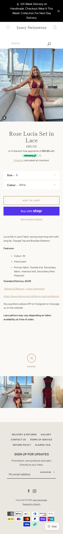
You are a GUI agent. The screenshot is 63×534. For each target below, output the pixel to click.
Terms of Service (41, 439)
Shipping (18, 160)
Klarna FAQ (42, 445)
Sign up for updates (31, 454)
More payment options (31, 219)
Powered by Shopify (31, 504)
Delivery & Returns (24, 434)
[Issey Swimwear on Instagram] (34, 491)
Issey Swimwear (31, 27)
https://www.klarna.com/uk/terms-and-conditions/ (31, 296)
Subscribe (45, 472)
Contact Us (18, 439)
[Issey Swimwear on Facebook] (28, 491)
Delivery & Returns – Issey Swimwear (24, 288)
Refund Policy (22, 445)
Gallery (46, 434)
